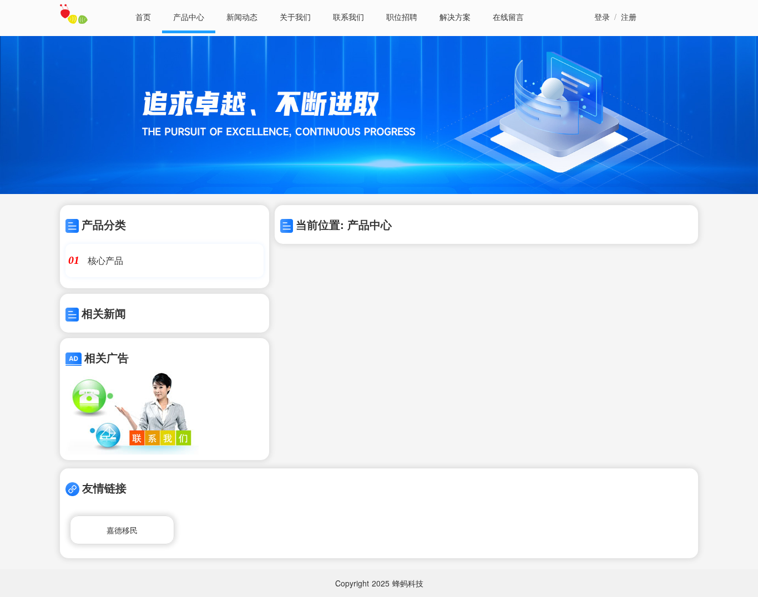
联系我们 (348, 16)
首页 (143, 16)
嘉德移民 (122, 529)
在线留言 (508, 16)
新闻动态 (241, 16)
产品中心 (188, 16)
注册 (628, 16)
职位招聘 (401, 16)
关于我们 (295, 16)
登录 (602, 16)
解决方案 (455, 16)
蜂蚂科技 (407, 583)
